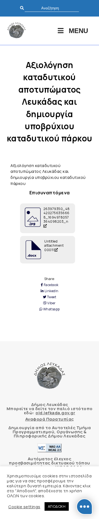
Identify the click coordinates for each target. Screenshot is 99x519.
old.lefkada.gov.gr (55, 413)
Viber (51, 303)
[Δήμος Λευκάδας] (16, 31)
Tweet (51, 297)
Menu (78, 30)
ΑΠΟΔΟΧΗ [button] (57, 506)
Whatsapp (51, 309)
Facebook (51, 285)
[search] (52, 8)
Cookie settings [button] (24, 506)
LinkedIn (51, 291)
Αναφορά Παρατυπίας (49, 419)
